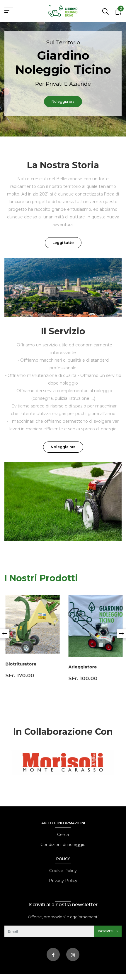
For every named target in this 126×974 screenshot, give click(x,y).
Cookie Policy (63, 870)
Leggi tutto (63, 242)
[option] (63, 79)
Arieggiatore (81, 667)
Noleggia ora (63, 447)
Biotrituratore (19, 664)
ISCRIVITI (106, 931)
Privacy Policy (63, 880)
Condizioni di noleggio (63, 844)
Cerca (63, 834)
